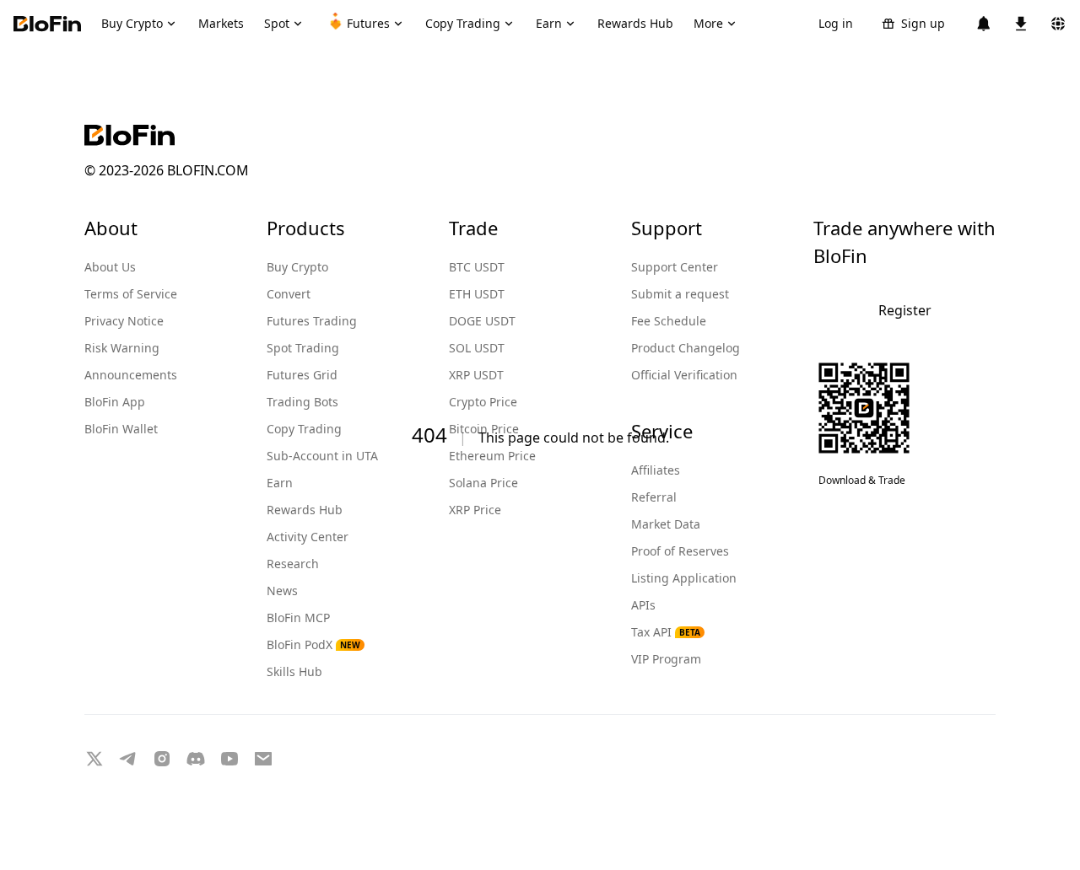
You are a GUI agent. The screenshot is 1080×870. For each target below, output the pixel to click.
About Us (110, 267)
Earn (280, 483)
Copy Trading (304, 429)
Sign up (923, 23)
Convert (288, 294)
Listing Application (684, 578)
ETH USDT (477, 294)
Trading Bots (302, 402)
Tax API (665, 632)
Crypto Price (483, 402)
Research (293, 564)
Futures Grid (302, 375)
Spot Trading (303, 348)
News (282, 591)
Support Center (674, 267)
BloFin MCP (298, 618)
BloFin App (114, 402)
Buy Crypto (297, 267)
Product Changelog (685, 348)
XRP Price (475, 510)
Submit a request (680, 294)
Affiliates (655, 470)
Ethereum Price (492, 456)
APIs (643, 605)
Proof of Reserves (680, 551)
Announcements (130, 375)
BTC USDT (477, 267)
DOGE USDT (482, 321)
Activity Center (307, 537)
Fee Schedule (668, 321)
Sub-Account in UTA (322, 456)
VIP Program (666, 659)
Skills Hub (294, 671)
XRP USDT (476, 375)
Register (905, 310)
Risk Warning (121, 348)
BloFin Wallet (121, 429)
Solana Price (483, 483)
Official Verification (684, 375)
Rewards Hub (305, 510)
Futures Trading (312, 321)
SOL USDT (477, 348)
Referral (654, 497)
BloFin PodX (313, 644)
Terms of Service (130, 294)
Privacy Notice (124, 321)
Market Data (665, 524)
